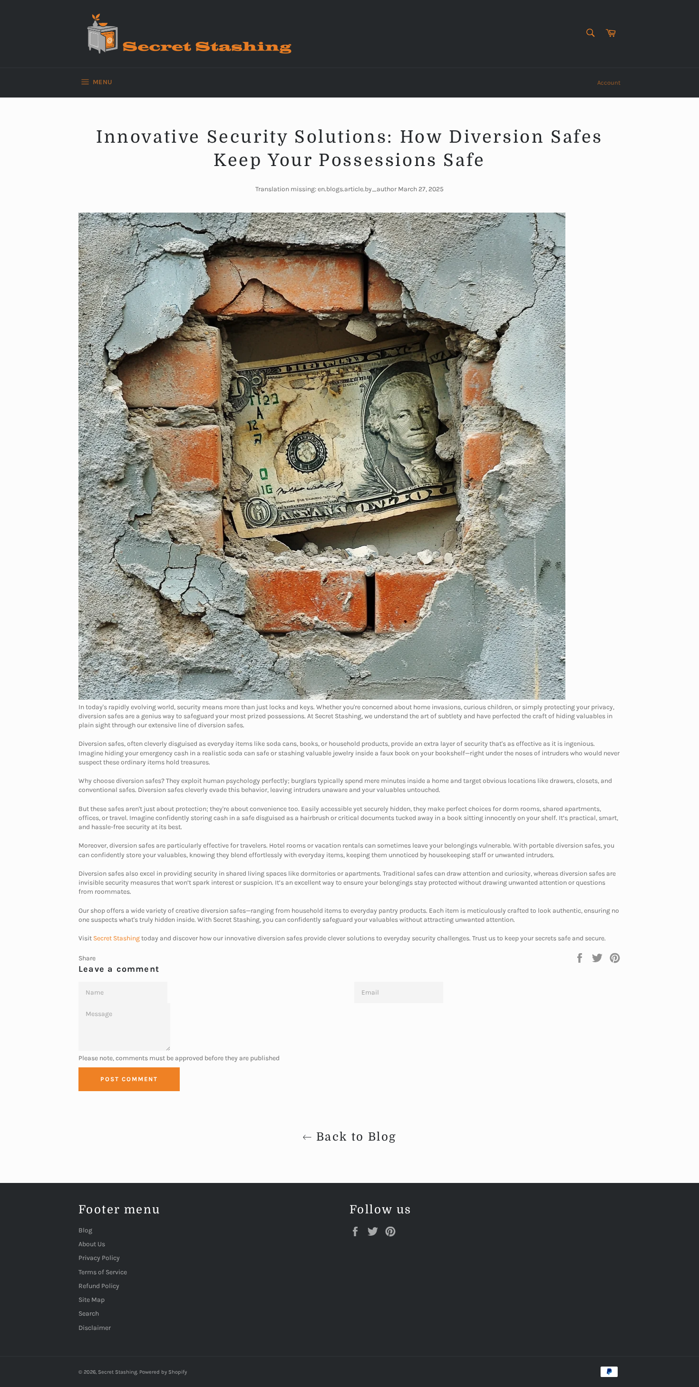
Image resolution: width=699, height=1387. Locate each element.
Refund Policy (98, 1286)
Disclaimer (94, 1328)
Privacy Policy (99, 1258)
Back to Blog (354, 1136)
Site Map (91, 1300)
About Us (91, 1244)
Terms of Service (102, 1272)
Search (88, 1313)
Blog (85, 1230)
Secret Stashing (117, 1372)
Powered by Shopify (163, 1372)
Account (609, 82)
